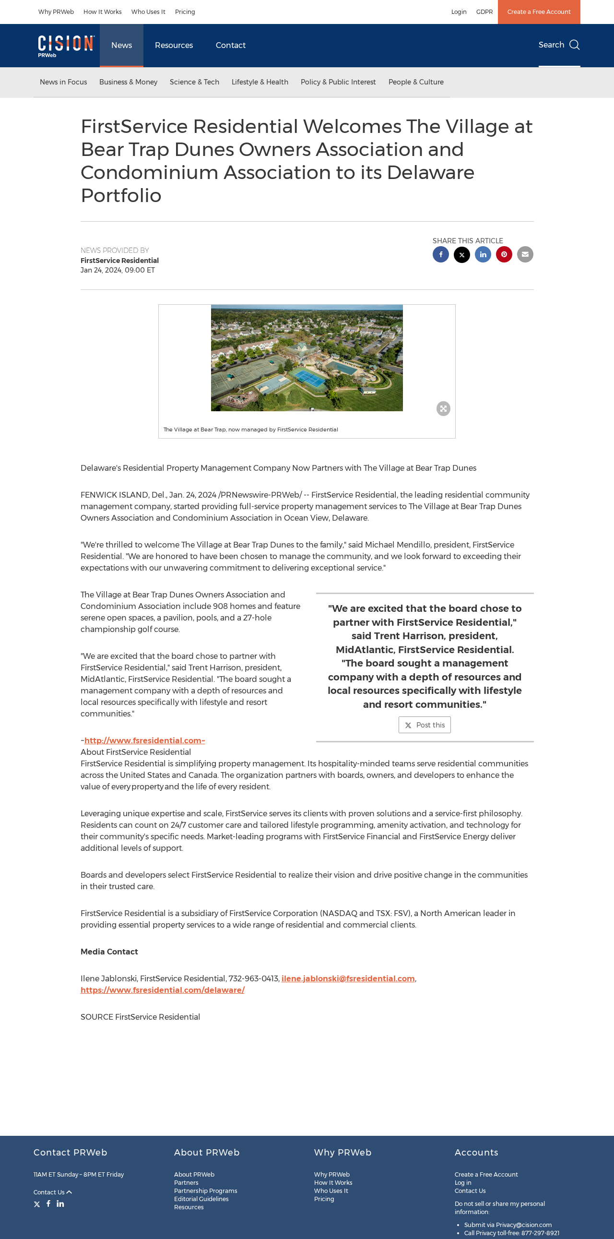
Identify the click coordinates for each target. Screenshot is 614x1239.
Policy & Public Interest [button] (338, 82)
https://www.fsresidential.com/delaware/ (163, 990)
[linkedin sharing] (483, 255)
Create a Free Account (539, 11)
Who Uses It (148, 11)
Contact (231, 45)
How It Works (102, 11)
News (121, 45)
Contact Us (50, 1192)
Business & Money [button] (128, 82)
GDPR (484, 11)
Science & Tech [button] (194, 82)
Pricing (185, 11)
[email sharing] (525, 255)
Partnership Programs (205, 1190)
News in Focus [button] (63, 82)
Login (459, 11)
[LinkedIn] (60, 1203)
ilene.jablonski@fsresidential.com (348, 978)
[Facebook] (48, 1203)
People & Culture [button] (416, 82)
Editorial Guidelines (201, 1199)
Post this (430, 725)
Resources (174, 45)
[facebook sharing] (441, 255)
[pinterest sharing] (504, 255)
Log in (463, 1182)
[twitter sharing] (462, 256)
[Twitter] (38, 1203)
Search (552, 44)
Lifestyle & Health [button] (260, 82)
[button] (307, 358)
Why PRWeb (56, 11)
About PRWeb (194, 1174)
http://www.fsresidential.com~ (144, 740)
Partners (186, 1182)
